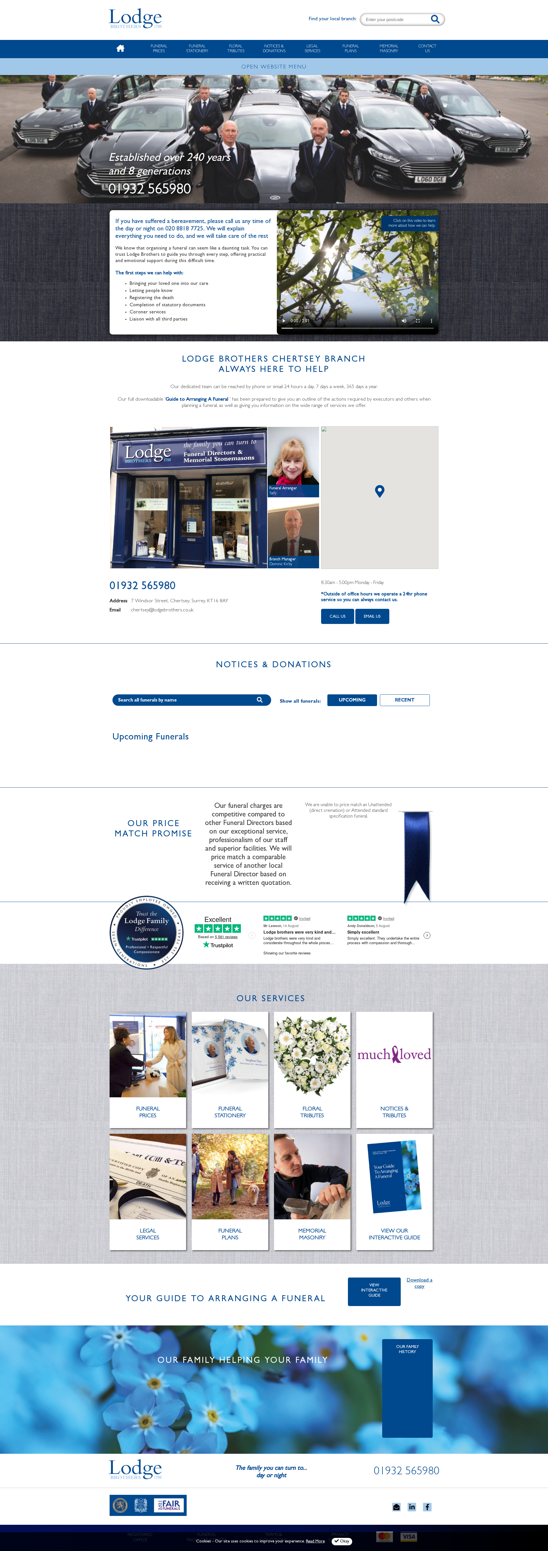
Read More (315, 1542)
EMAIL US (372, 617)
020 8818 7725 (184, 229)
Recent (405, 700)
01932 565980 (149, 191)
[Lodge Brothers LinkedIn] (412, 1507)
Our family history (407, 1350)
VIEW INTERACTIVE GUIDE (374, 1291)
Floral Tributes (235, 48)
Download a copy (419, 1284)
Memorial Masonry (389, 48)
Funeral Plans (350, 48)
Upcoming (352, 700)
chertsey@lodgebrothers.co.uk (162, 610)
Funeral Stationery (197, 48)
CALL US (338, 617)
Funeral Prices (159, 48)
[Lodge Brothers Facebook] (427, 1507)
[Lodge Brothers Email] (396, 1507)
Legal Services (312, 48)
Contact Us (427, 48)
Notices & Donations (274, 48)
